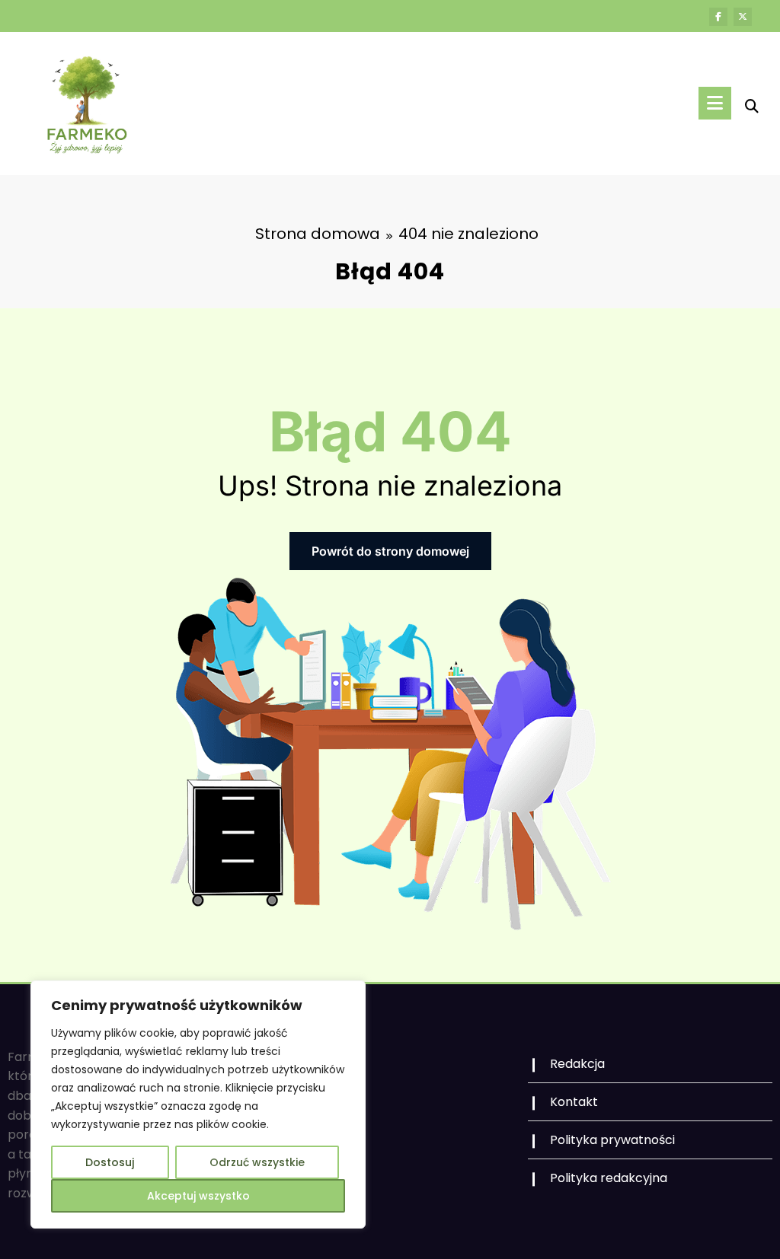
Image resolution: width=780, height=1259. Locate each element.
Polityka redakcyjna (608, 1178)
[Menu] (714, 103)
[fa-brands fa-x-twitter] (743, 17)
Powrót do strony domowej (390, 551)
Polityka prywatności (612, 1140)
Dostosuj (109, 1162)
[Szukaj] (752, 106)
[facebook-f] (718, 17)
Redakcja (577, 1064)
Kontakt (574, 1102)
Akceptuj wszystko (198, 1195)
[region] (198, 1104)
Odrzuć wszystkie (257, 1162)
